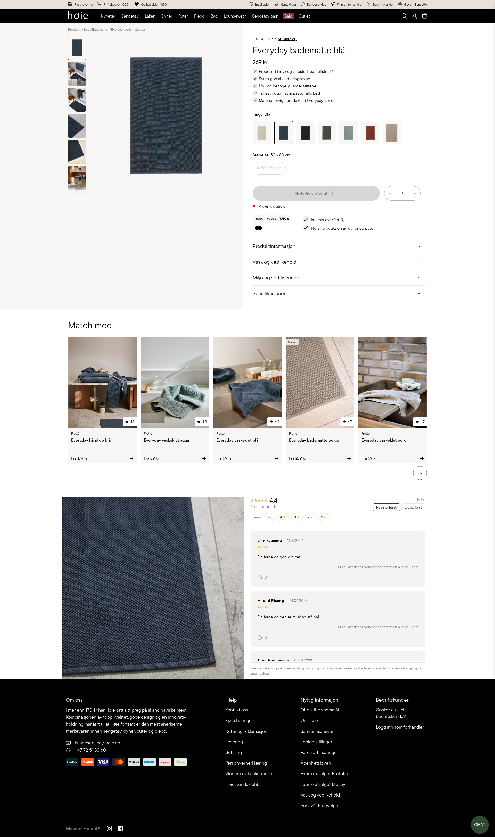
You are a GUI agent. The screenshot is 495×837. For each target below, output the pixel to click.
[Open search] (404, 16)
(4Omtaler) (287, 39)
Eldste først (413, 507)
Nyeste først (386, 507)
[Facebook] (120, 829)
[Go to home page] (78, 16)
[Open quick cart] (424, 16)
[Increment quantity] (415, 193)
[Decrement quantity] (389, 193)
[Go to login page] (414, 16)
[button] (109, 16)
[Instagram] (109, 829)
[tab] (339, 246)
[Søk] (339, 16)
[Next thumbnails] (77, 189)
